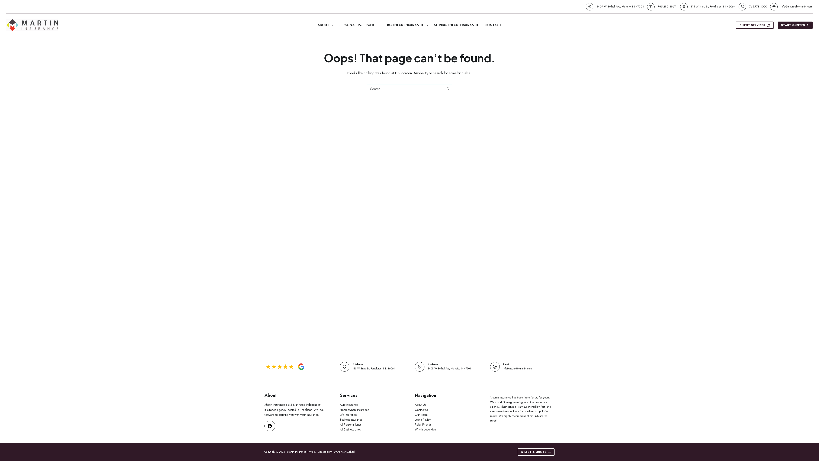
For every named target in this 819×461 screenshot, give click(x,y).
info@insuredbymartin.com (797, 6)
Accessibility (325, 452)
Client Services (752, 25)
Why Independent (426, 429)
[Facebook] (269, 426)
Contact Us (421, 410)
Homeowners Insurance (354, 410)
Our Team (421, 415)
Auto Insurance (349, 405)
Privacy (312, 452)
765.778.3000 (758, 6)
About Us (420, 405)
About (323, 25)
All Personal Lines (350, 424)
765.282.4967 (667, 6)
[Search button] (448, 89)
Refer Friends (423, 424)
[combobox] (405, 89)
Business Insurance (405, 25)
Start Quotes (793, 25)
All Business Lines (350, 429)
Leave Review (423, 419)
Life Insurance (348, 415)
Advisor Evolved (346, 452)
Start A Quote (533, 452)
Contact (493, 25)
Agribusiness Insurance (456, 25)
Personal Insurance (358, 25)
